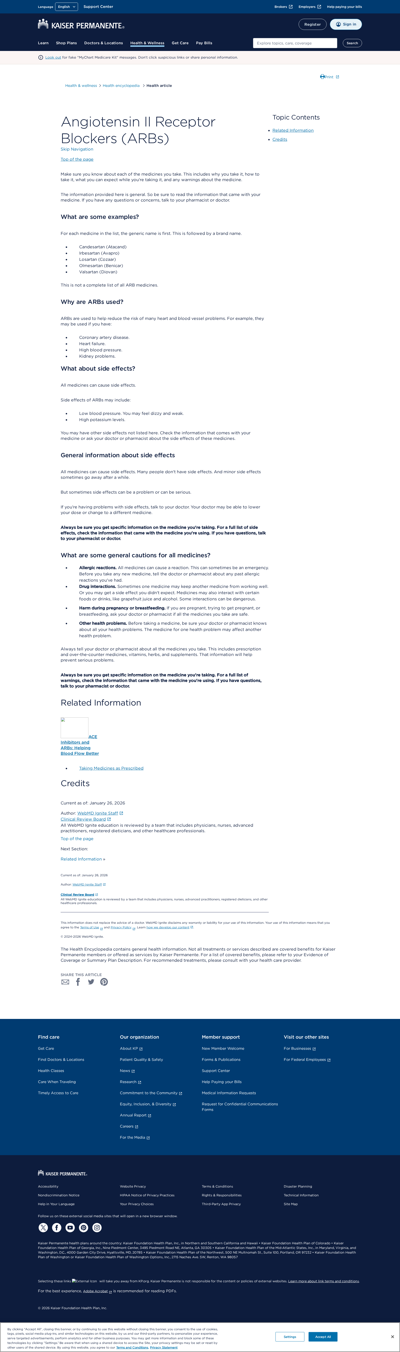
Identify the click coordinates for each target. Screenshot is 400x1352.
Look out (53, 57)
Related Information (81, 859)
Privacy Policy (121, 927)
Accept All (323, 1337)
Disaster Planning (298, 1186)
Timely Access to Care (58, 1093)
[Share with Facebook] (78, 981)
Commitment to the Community (149, 1093)
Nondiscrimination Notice (58, 1195)
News (125, 1070)
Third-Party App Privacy (221, 1204)
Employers (307, 7)
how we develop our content (168, 927)
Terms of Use (89, 927)
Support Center (98, 6)
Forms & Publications (221, 1059)
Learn (43, 43)
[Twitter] (42, 1227)
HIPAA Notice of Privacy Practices (147, 1195)
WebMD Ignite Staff (87, 884)
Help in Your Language (56, 1204)
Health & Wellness (147, 43)
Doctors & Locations (103, 43)
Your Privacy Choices (137, 1204)
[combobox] (295, 43)
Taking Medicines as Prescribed (111, 768)
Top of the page (77, 838)
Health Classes (51, 1070)
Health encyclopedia (122, 85)
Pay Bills (204, 43)
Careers (127, 1126)
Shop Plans (66, 43)
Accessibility (48, 1186)
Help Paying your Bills (222, 1082)
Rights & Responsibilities (222, 1195)
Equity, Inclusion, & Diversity (145, 1104)
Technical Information (301, 1195)
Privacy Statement (164, 1347)
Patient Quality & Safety (141, 1059)
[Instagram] (96, 1227)
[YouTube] (69, 1227)
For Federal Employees (305, 1059)
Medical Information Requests (229, 1093)
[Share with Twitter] (91, 981)
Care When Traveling (57, 1082)
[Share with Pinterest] (104, 981)
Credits (279, 139)
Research (128, 1082)
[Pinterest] (83, 1227)
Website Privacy (133, 1186)
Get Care (180, 43)
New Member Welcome (223, 1048)
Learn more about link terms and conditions (323, 1281)
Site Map (291, 1204)
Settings (290, 1337)
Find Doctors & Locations (61, 1059)
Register (312, 24)
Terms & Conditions (217, 1186)
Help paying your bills (344, 7)
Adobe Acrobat (95, 1291)
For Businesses (297, 1048)
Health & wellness (81, 85)
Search (352, 43)
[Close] (393, 1337)
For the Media (132, 1137)
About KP (129, 1048)
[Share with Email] (65, 981)
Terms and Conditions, (132, 1347)
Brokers (281, 7)
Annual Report (133, 1115)
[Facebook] (56, 1227)
